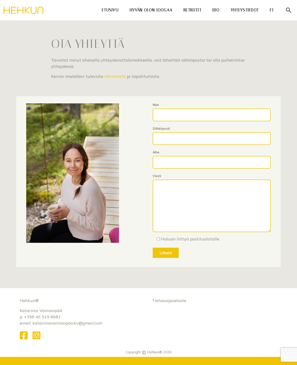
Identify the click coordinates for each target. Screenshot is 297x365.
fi (273, 9)
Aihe (156, 152)
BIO (216, 10)
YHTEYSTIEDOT (245, 10)
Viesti (157, 176)
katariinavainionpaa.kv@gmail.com (67, 323)
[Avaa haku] (289, 10)
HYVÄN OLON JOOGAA (153, 9)
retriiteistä (115, 76)
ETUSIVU (110, 10)
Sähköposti (161, 128)
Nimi (156, 105)
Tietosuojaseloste (169, 300)
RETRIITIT (192, 10)
